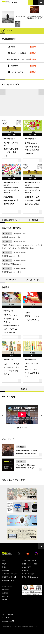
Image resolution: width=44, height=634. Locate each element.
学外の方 (5, 593)
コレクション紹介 (28, 574)
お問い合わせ (6, 596)
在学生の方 (5, 589)
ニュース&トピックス (29, 560)
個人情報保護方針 (7, 621)
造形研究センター (8, 577)
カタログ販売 (26, 567)
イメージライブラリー (9, 574)
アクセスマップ (7, 586)
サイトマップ (5, 618)
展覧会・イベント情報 (29, 564)
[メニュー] (30, 2)
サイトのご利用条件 (7, 614)
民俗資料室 (5, 570)
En (41, 2)
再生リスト (20, 427)
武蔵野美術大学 (7, 580)
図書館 (4, 567)
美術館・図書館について (30, 577)
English (4, 599)
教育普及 (25, 570)
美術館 (4, 564)
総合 (3, 560)
